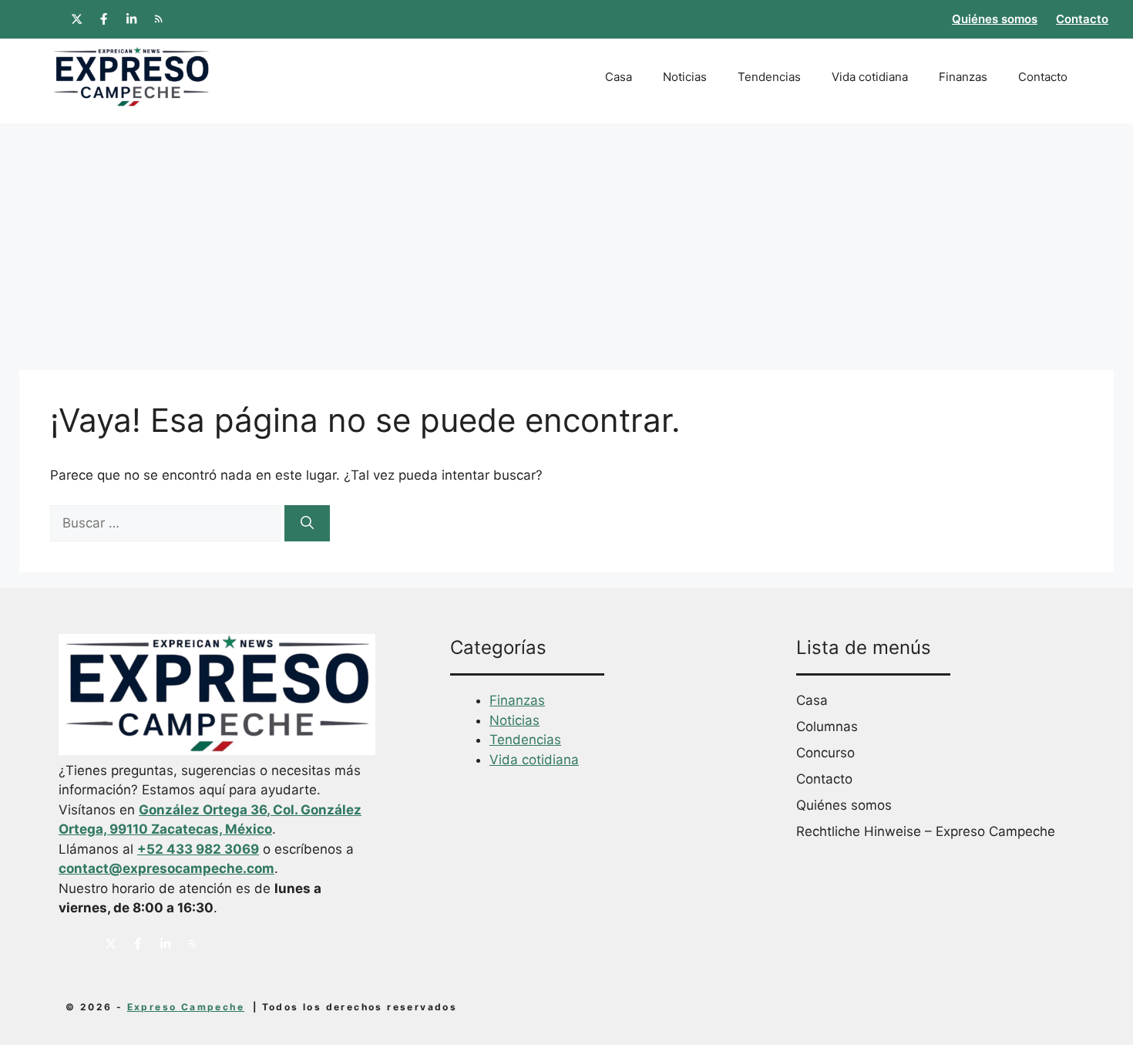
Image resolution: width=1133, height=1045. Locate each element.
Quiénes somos (994, 19)
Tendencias (769, 76)
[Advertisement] (566, 239)
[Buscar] (307, 523)
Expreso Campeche (185, 1007)
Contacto (1082, 19)
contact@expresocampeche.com (166, 868)
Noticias (685, 76)
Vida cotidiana (870, 76)
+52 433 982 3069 (198, 849)
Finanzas (963, 76)
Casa (618, 76)
